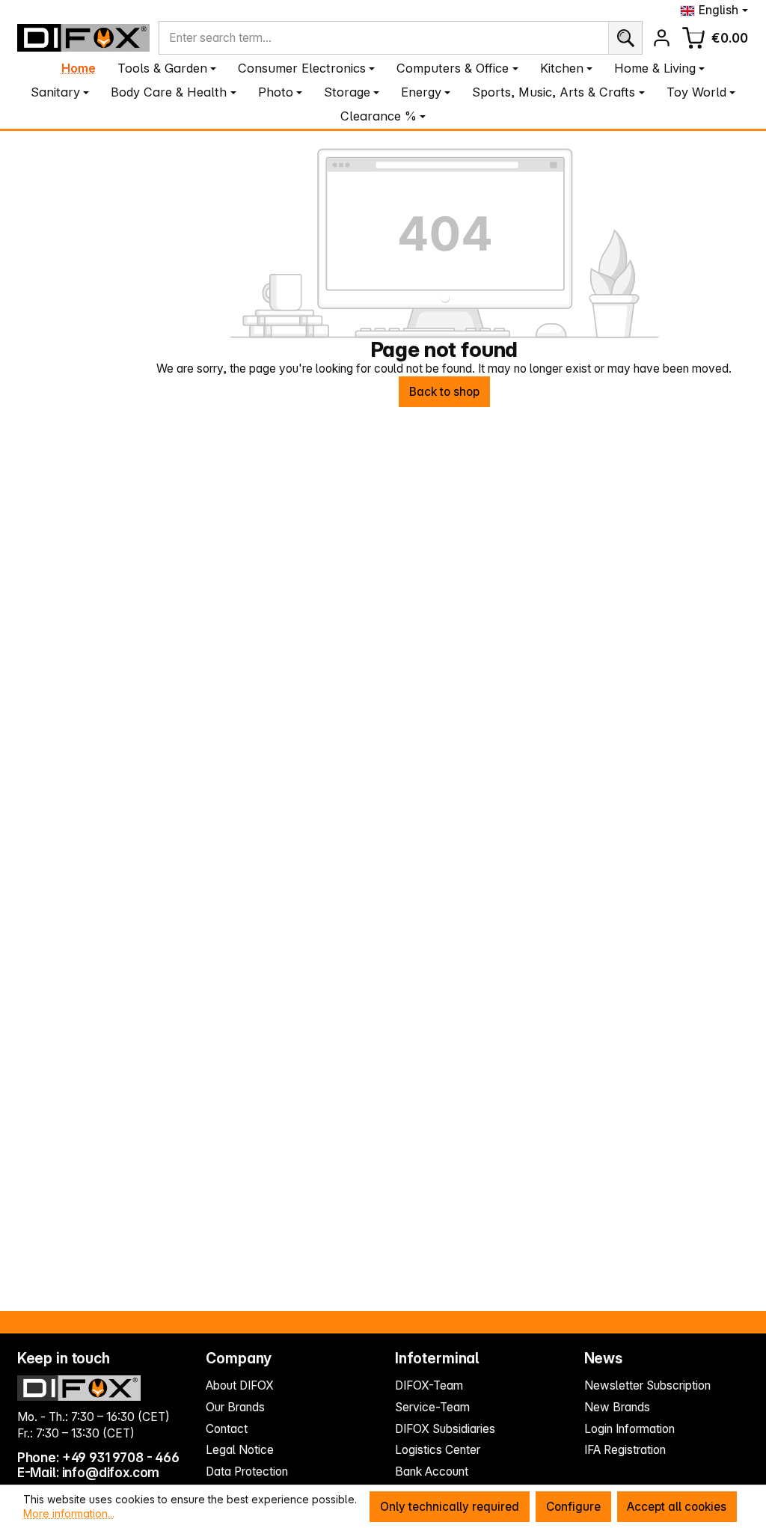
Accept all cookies (676, 1507)
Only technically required (449, 1507)
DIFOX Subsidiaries (445, 1429)
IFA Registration (625, 1450)
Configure (573, 1507)
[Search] (625, 38)
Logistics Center (437, 1450)
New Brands (617, 1407)
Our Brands (235, 1407)
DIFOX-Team (429, 1385)
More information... (68, 1513)
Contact (227, 1429)
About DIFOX (240, 1385)
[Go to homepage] (83, 37)
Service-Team (432, 1407)
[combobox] (383, 38)
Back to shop (444, 392)
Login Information (629, 1429)
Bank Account (431, 1471)
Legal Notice (240, 1450)
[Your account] (661, 38)
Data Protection (247, 1471)
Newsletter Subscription (647, 1385)
